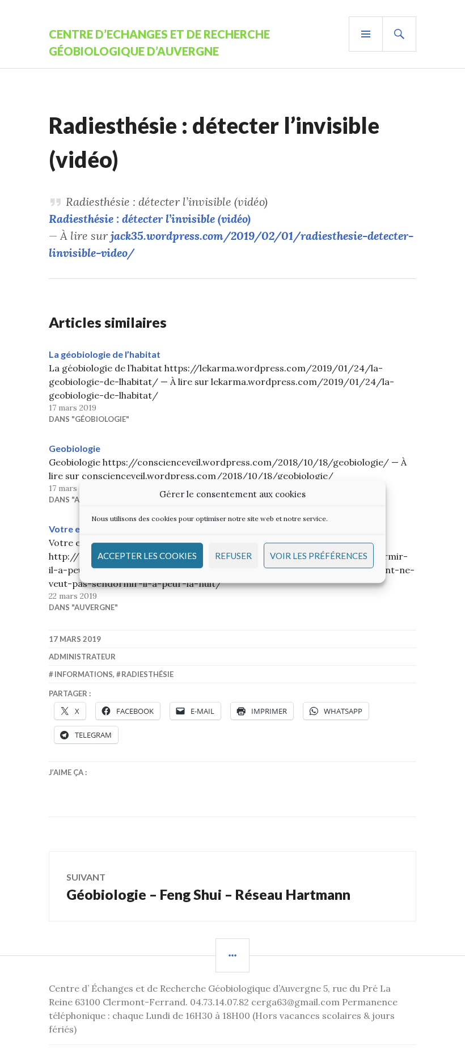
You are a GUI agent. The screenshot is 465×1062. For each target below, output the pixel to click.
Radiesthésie (147, 674)
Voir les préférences (318, 556)
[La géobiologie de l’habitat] (232, 386)
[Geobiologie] (232, 473)
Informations (83, 674)
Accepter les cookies (147, 556)
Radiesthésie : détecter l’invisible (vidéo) (150, 218)
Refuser (233, 556)
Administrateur (82, 656)
